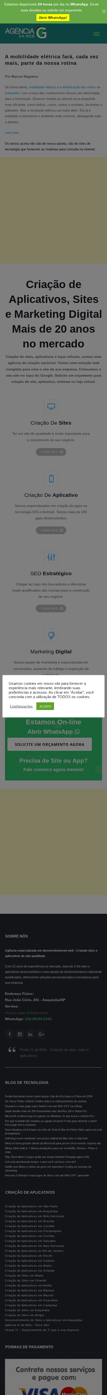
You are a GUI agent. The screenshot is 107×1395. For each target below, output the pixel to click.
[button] (12, 1384)
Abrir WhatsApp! (53, 18)
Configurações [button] (21, 706)
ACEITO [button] (45, 706)
